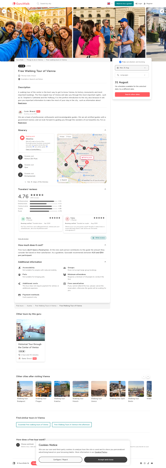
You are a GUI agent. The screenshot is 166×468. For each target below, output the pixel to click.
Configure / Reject (60, 459)
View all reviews (23, 239)
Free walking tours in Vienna (56, 60)
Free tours (20, 306)
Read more (22, 103)
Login (140, 3)
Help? (35, 463)
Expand (64, 180)
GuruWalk (19, 60)
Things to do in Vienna (35, 60)
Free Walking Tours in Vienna (45, 306)
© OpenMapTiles (87, 180)
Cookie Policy (101, 452)
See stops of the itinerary (37, 182)
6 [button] (97, 149)
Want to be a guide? (124, 4)
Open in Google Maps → (33, 149)
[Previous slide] (5, 34)
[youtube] (151, 463)
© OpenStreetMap (98, 180)
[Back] (4, 11)
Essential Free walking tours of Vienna (33, 424)
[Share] (162, 11)
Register (150, 3)
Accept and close (105, 459)
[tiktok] (148, 463)
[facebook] (141, 463)
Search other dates (132, 94)
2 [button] (76, 161)
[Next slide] (160, 34)
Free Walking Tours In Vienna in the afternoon (72, 424)
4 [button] (66, 164)
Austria (29, 306)
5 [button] (84, 148)
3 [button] (72, 151)
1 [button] (81, 169)
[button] (87, 162)
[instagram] (144, 463)
